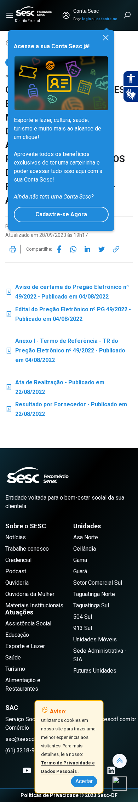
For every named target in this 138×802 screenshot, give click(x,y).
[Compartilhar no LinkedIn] (87, 249)
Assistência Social (28, 623)
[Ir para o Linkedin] (111, 770)
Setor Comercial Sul (97, 582)
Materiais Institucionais (34, 605)
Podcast (15, 571)
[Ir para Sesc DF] (33, 11)
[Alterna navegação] (9, 15)
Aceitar (84, 781)
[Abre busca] (128, 15)
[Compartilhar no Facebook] (59, 249)
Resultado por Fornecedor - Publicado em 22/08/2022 (66, 409)
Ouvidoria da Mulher (29, 594)
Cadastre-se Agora (61, 214)
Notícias (15, 537)
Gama (80, 560)
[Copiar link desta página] (116, 249)
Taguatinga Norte (94, 594)
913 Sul (82, 628)
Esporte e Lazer (25, 646)
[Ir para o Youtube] (27, 770)
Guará (80, 571)
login (86, 19)
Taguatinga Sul (91, 605)
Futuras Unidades (94, 670)
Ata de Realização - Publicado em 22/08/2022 (54, 387)
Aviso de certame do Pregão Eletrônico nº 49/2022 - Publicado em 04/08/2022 (67, 292)
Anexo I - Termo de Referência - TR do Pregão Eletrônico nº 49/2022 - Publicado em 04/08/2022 (65, 350)
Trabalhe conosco (27, 548)
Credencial (18, 560)
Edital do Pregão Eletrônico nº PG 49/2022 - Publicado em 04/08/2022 (68, 314)
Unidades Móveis (95, 639)
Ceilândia (84, 548)
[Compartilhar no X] (101, 249)
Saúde (13, 657)
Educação (17, 634)
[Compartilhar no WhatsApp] (73, 249)
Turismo (15, 668)
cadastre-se (106, 19)
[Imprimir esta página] (13, 249)
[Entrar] (66, 15)
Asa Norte (85, 537)
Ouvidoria (17, 582)
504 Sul (82, 616)
